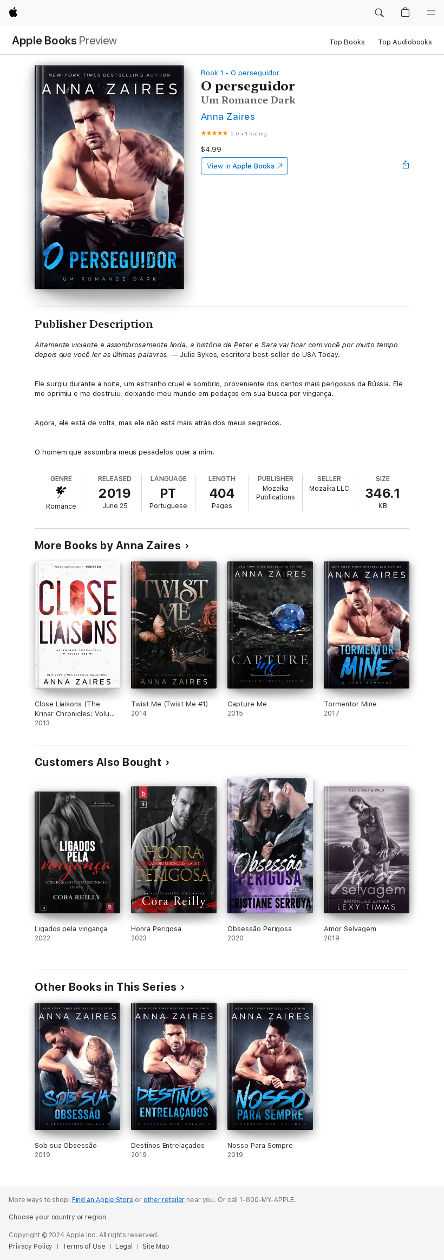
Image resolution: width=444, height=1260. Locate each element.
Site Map (155, 1246)
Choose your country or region (57, 1217)
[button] (379, 13)
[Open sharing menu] (406, 165)
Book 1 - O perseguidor (240, 73)
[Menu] (431, 13)
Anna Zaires (228, 116)
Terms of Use (84, 1246)
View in (241, 166)
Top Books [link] (347, 42)
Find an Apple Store (103, 1200)
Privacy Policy (31, 1246)
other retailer (164, 1200)
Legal (124, 1246)
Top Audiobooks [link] (405, 42)
